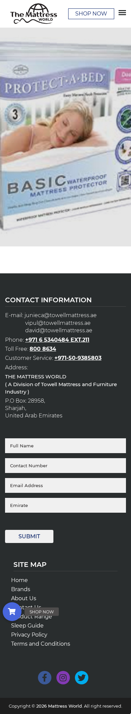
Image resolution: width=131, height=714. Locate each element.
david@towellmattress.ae (58, 330)
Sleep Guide (27, 625)
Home (19, 580)
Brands (20, 589)
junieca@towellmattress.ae (61, 315)
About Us (23, 598)
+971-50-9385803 (77, 358)
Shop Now (91, 13)
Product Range (31, 616)
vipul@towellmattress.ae (58, 323)
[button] (12, 611)
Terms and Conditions (40, 644)
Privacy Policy (29, 635)
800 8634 (43, 349)
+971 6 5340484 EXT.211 (57, 340)
